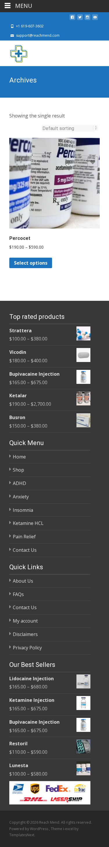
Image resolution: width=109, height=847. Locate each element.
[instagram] (87, 19)
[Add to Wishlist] (92, 162)
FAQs (18, 594)
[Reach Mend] (14, 52)
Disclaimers (25, 634)
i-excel (68, 828)
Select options (30, 263)
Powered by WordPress (29, 828)
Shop (18, 470)
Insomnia (23, 510)
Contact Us (25, 550)
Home (19, 457)
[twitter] (80, 19)
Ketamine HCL (28, 523)
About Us (23, 581)
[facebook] (72, 19)
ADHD (19, 483)
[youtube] (95, 19)
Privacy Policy (27, 647)
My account (25, 621)
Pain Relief (24, 536)
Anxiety (21, 496)
